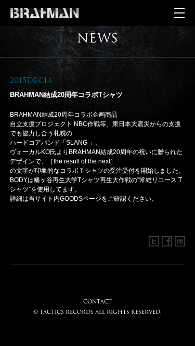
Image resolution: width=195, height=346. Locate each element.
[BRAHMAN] (44, 13)
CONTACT (97, 301)
